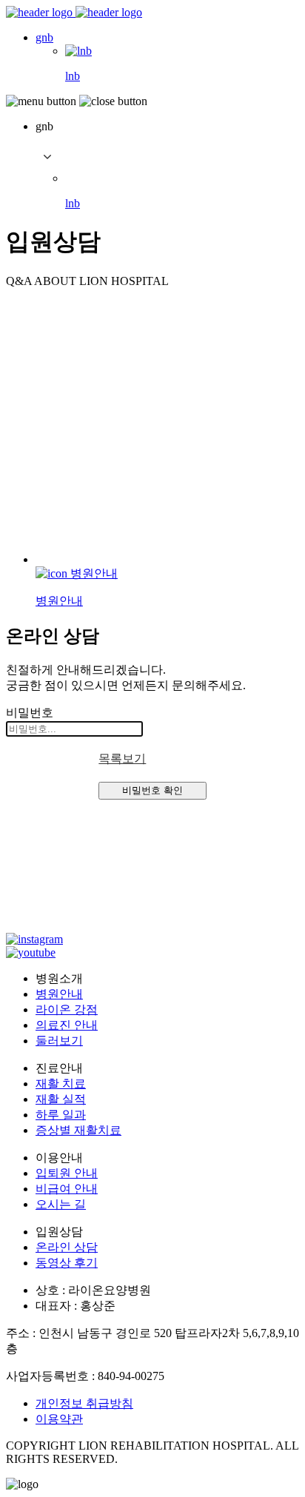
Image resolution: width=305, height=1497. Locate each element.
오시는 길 (61, 1204)
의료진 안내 (67, 1025)
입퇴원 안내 (67, 1173)
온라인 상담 (67, 1247)
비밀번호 (29, 712)
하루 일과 (61, 1114)
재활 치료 (61, 1083)
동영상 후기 (67, 1262)
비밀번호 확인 (152, 790)
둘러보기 (59, 1040)
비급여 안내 (67, 1188)
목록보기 (122, 758)
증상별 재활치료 (78, 1130)
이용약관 (59, 1419)
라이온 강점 (67, 1009)
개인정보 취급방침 (84, 1403)
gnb (44, 37)
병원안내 (59, 994)
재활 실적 (61, 1099)
